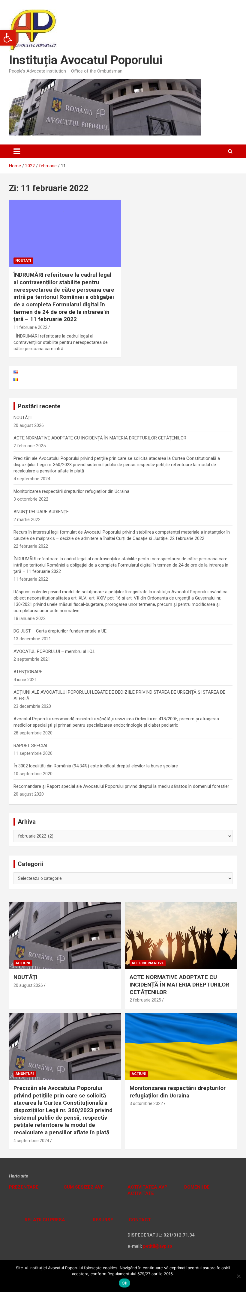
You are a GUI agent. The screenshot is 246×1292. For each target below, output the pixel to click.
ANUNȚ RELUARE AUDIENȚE (41, 511)
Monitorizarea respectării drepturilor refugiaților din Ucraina (71, 491)
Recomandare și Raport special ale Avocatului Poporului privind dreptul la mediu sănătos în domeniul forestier (121, 786)
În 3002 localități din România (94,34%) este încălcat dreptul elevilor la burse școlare (96, 766)
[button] (8, 38)
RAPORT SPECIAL (31, 745)
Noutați (23, 260)
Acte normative (147, 963)
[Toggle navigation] (17, 151)
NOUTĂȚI (23, 417)
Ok (124, 1283)
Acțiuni (22, 963)
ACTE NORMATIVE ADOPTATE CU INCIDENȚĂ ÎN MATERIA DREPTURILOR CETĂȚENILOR (100, 438)
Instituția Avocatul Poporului (85, 60)
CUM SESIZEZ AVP (84, 1187)
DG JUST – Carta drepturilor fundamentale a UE (60, 631)
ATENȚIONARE (28, 671)
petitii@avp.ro (157, 1246)
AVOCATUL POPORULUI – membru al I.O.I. (54, 651)
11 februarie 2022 (30, 327)
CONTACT (139, 1219)
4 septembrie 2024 (31, 1140)
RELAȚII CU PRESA (44, 1219)
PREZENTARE (23, 1187)
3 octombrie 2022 (146, 1103)
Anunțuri (24, 1074)
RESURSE (103, 1219)
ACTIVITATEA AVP (147, 1187)
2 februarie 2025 (145, 1000)
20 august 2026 (28, 985)
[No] (239, 1276)
